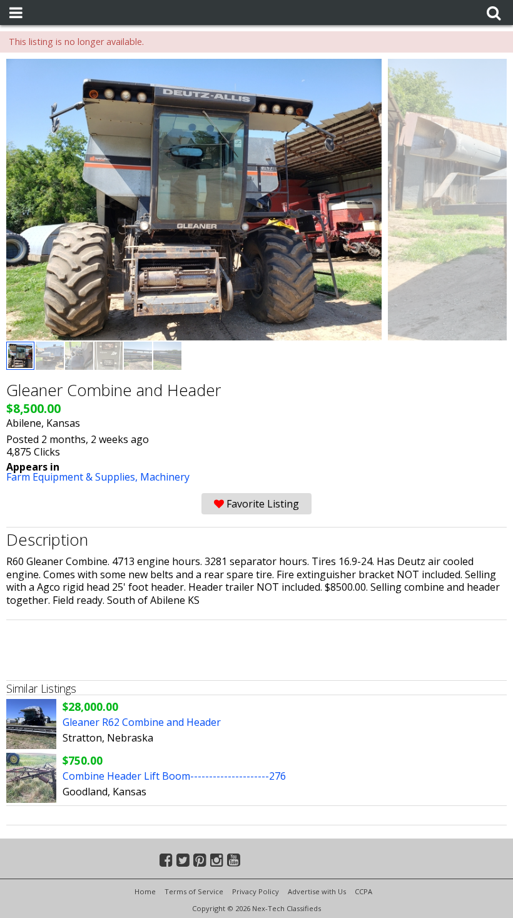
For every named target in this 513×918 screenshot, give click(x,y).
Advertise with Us (317, 891)
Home (145, 891)
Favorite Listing (261, 504)
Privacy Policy (255, 891)
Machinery (165, 477)
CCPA (363, 891)
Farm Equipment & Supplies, (73, 477)
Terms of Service (194, 891)
